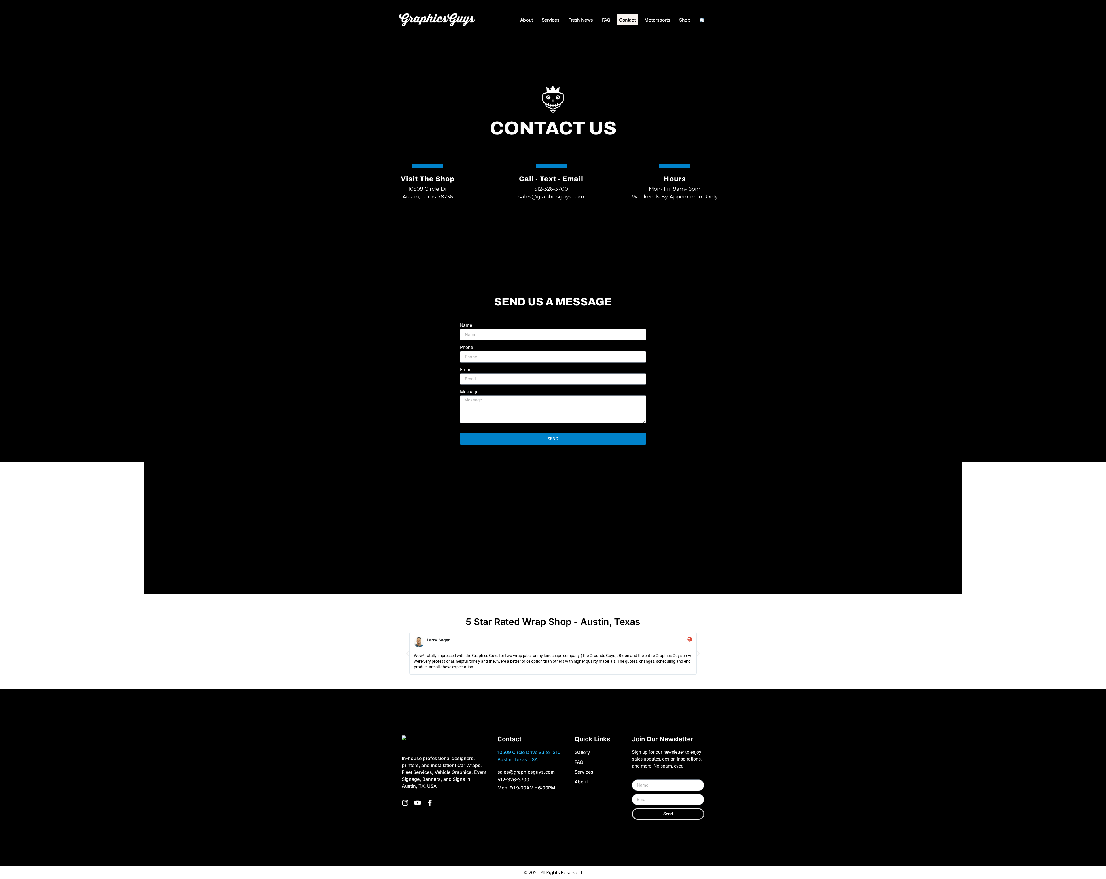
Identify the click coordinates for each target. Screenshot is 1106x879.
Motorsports (657, 20)
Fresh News (580, 20)
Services (550, 20)
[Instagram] (405, 803)
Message (469, 392)
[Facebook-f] (430, 803)
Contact (627, 20)
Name (466, 325)
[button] (407, 653)
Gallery (582, 752)
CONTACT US (553, 128)
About (526, 20)
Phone (466, 347)
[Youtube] (417, 803)
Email (465, 369)
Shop (684, 20)
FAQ (606, 20)
